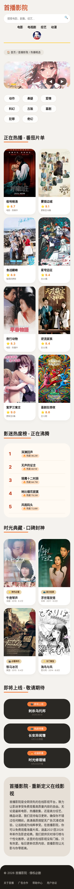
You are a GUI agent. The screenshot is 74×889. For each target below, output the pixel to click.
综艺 (44, 27)
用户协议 (52, 882)
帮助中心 (38, 882)
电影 (20, 27)
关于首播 (9, 882)
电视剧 (31, 27)
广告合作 (23, 882)
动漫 (54, 27)
